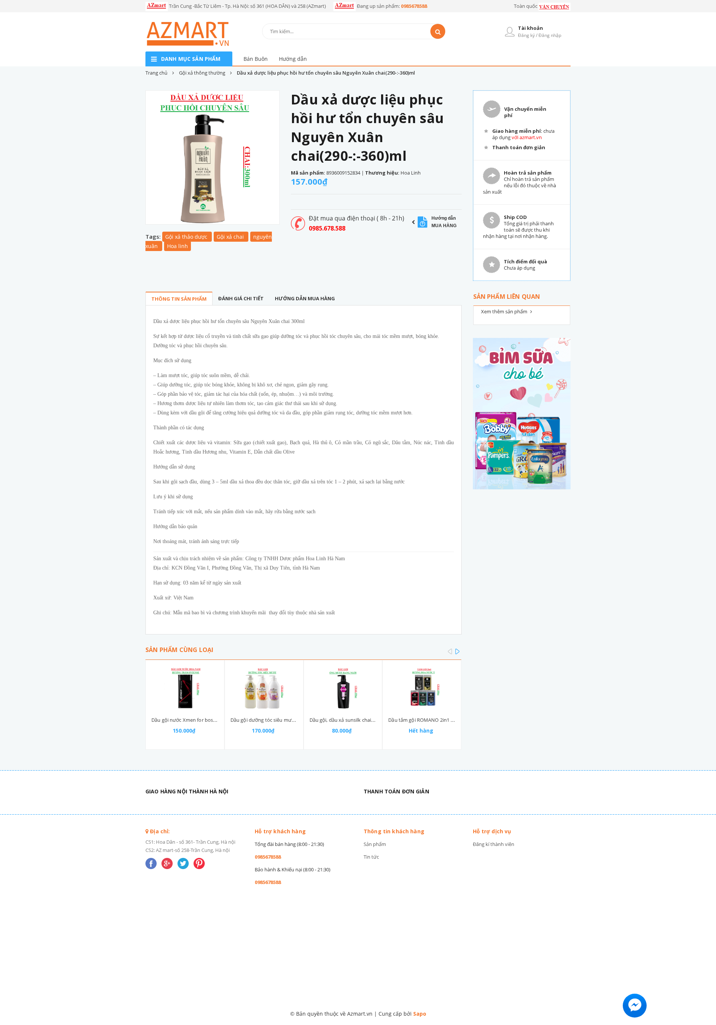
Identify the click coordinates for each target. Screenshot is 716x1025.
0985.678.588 (327, 228)
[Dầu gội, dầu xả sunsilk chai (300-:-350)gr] (343, 688)
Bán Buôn (256, 58)
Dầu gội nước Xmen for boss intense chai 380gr (204, 720)
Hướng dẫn (293, 58)
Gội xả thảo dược (187, 236)
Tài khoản (530, 28)
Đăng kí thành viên (493, 844)
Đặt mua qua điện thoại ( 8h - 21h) (356, 218)
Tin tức (371, 856)
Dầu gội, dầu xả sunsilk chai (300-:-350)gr (355, 720)
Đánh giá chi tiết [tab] (241, 298)
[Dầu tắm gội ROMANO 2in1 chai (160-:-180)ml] (422, 688)
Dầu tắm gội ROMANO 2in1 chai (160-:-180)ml (439, 720)
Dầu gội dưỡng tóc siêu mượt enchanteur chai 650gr (289, 720)
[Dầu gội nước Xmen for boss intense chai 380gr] (185, 688)
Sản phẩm (375, 844)
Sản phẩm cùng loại (179, 650)
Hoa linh (177, 246)
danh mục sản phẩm (190, 58)
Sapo (419, 1013)
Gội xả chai (231, 236)
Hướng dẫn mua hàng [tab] (305, 298)
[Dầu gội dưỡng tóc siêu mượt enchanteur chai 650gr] (264, 688)
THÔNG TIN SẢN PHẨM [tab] (179, 298)
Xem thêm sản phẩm (504, 311)
